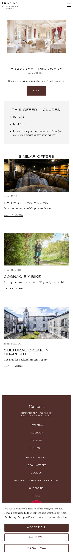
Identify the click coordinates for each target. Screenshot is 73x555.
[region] (36, 529)
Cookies (36, 473)
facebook (36, 433)
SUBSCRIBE (36, 488)
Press (36, 496)
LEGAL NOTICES (36, 465)
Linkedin (36, 448)
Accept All (36, 528)
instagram (36, 425)
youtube (36, 441)
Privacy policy (36, 458)
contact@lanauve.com (36, 413)
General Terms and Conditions (36, 481)
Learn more (13, 215)
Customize (36, 537)
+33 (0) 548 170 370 (40, 416)
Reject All (36, 548)
